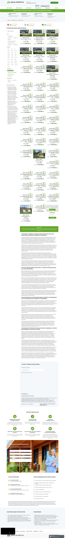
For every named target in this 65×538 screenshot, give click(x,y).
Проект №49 (39, 106)
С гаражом (15, 37)
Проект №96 (52, 84)
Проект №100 (39, 95)
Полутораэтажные (11, 74)
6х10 (12, 59)
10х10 (12, 64)
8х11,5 (9, 57)
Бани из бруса (28, 7)
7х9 (15, 52)
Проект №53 (39, 128)
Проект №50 (52, 95)
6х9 (9, 52)
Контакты (56, 7)
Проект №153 (52, 73)
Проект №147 (52, 37)
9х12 (15, 55)
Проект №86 (52, 183)
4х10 (13, 57)
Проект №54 (26, 95)
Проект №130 (39, 172)
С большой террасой (11, 42)
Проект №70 (26, 150)
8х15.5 (16, 62)
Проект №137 (52, 150)
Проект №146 (39, 37)
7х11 (12, 61)
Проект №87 (52, 172)
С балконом (15, 44)
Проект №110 (26, 195)
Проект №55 (52, 139)
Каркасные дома (19, 7)
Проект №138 (26, 215)
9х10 (9, 55)
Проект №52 (52, 161)
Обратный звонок (54, 2)
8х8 (12, 54)
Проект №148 (26, 55)
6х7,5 (12, 50)
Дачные (14, 80)
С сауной (9, 39)
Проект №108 (39, 183)
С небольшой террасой (12, 41)
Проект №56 (39, 84)
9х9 (12, 55)
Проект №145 (26, 37)
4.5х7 (16, 57)
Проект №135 (26, 106)
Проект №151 (26, 66)
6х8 (16, 50)
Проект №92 (52, 106)
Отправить (14, 468)
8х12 (12, 62)
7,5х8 (9, 54)
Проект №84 (39, 159)
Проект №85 (39, 117)
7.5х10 (15, 61)
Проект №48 (26, 117)
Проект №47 (26, 139)
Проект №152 (39, 66)
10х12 (16, 64)
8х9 (16, 54)
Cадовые (9, 80)
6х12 (15, 59)
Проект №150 (52, 55)
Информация (35, 531)
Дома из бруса (9, 7)
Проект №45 (39, 206)
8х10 (9, 62)
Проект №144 (52, 195)
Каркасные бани (38, 7)
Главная (9, 20)
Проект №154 (26, 84)
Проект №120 (52, 117)
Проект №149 (39, 55)
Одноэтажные (10, 70)
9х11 (9, 64)
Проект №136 (52, 128)
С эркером (10, 37)
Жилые (9, 81)
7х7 (8, 61)
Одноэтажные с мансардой (12, 72)
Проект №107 (26, 172)
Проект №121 (26, 128)
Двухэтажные (10, 75)
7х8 (12, 52)
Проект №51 (39, 139)
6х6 (9, 50)
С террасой (10, 44)
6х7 (8, 59)
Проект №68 (39, 195)
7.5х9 (9, 66)
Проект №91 (26, 183)
